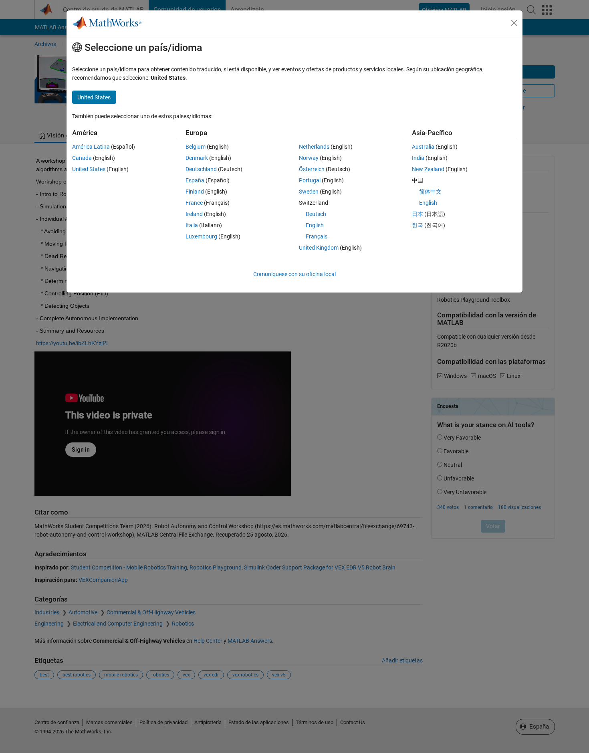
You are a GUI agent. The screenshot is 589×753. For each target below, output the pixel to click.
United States (88, 169)
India (418, 158)
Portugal (310, 180)
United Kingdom (319, 247)
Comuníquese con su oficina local (294, 274)
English (315, 225)
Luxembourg (201, 236)
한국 (417, 225)
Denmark (197, 158)
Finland (195, 191)
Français (316, 236)
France (194, 203)
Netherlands (314, 146)
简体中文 (430, 191)
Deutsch (316, 214)
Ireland (194, 214)
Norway (309, 158)
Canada (82, 158)
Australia (423, 146)
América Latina (91, 146)
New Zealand (428, 169)
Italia (192, 225)
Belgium (196, 146)
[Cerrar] (514, 22)
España (195, 180)
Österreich (312, 169)
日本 (417, 214)
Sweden (309, 191)
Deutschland (201, 169)
